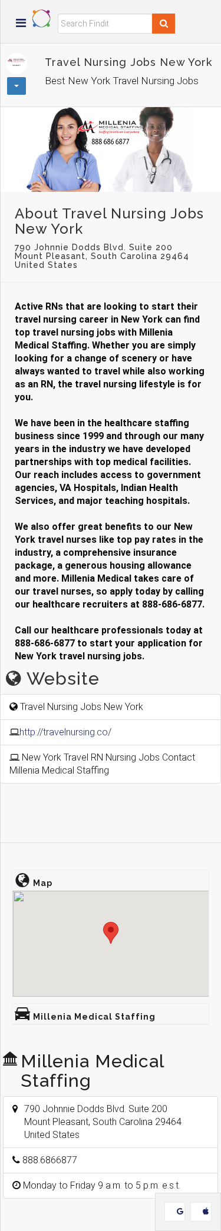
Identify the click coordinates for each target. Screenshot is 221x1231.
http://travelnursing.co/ (65, 732)
